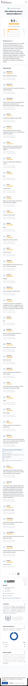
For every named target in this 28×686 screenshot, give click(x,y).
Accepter (5, 683)
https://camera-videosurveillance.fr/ (13, 598)
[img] (13, 41)
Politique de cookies (19, 683)
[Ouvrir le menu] (26, 2)
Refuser (11, 683)
